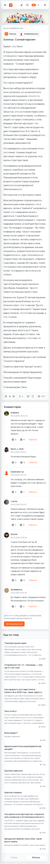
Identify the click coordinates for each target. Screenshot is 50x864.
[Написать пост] (21, 5)
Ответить (33, 439)
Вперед (36, 857)
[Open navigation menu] (5, 5)
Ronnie (14, 534)
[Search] (27, 5)
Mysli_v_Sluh (17, 449)
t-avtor (14, 501)
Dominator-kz (17, 471)
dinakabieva (16, 589)
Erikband (15, 412)
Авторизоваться (14, 624)
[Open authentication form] (44, 5)
